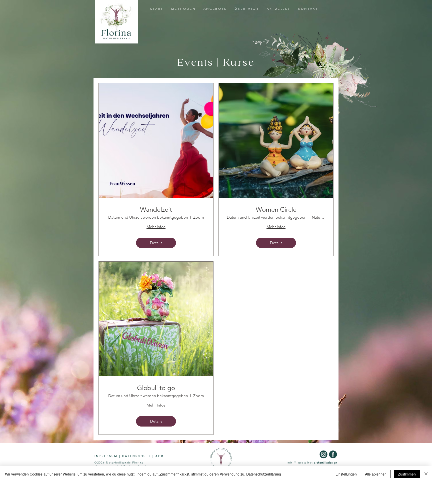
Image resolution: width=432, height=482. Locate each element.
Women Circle (276, 209)
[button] (215, 8)
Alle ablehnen (375, 474)
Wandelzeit (156, 209)
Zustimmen (407, 474)
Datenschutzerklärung (263, 474)
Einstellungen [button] (346, 474)
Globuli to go (156, 388)
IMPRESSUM (106, 456)
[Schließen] (426, 474)
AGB (160, 456)
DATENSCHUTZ (136, 456)
